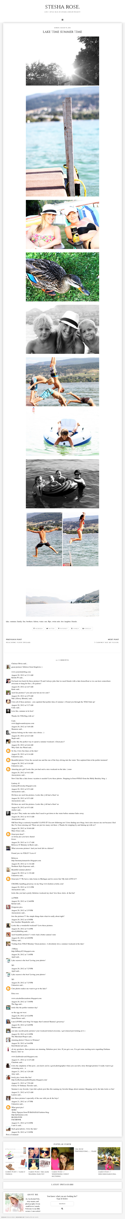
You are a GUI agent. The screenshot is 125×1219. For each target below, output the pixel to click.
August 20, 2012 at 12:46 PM (22, 901)
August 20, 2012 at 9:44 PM (22, 1043)
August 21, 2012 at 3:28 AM (22, 1071)
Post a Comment (12, 1134)
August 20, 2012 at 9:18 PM (22, 1034)
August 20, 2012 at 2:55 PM (22, 910)
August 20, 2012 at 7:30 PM (22, 1001)
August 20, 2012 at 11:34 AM (22, 863)
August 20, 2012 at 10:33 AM (22, 816)
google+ (88, 628)
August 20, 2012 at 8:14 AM (22, 754)
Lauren (14, 1094)
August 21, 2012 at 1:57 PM (22, 1101)
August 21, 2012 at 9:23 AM (22, 1092)
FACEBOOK (16, 1119)
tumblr (76, 628)
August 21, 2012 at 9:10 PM (22, 1123)
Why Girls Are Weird (19, 747)
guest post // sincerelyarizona (107, 1173)
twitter (51, 628)
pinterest (64, 628)
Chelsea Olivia (17, 663)
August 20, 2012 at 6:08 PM (22, 938)
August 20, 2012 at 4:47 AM (22, 686)
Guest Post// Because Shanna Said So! (39, 1173)
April (13, 957)
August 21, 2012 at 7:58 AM (22, 1083)
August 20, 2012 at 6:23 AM (22, 735)
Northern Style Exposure (20, 866)
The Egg (14, 1004)
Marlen (14, 1027)
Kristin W (15, 677)
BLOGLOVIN (16, 1117)
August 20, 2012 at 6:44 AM (22, 745)
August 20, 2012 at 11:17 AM (22, 842)
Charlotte (14, 1062)
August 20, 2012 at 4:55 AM (22, 696)
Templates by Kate (31, 1217)
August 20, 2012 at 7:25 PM (22, 968)
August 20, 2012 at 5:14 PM (22, 928)
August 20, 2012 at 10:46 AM (22, 828)
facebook (39, 628)
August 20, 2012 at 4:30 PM (22, 919)
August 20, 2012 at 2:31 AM (22, 675)
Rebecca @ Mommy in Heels (22, 844)
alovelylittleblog (17, 931)
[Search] (62, 1208)
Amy (13, 1074)
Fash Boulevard (17, 1045)
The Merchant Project (19, 1036)
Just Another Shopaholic (20, 922)
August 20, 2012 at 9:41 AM (22, 772)
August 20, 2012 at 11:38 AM (22, 873)
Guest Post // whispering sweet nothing (60, 1174)
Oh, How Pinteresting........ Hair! (85, 1150)
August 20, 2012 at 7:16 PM (22, 954)
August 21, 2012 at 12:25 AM (22, 1060)
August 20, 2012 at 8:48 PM (22, 1025)
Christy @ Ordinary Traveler (22, 1085)
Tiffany (14, 940)
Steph (13, 738)
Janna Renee (16, 1018)
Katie (13, 689)
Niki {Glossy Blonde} (19, 698)
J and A (14, 1125)
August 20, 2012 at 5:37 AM (22, 705)
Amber (14, 810)
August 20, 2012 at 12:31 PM (22, 887)
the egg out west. (20, 1012)
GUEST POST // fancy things (15, 1173)
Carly (13, 707)
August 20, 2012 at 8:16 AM (22, 763)
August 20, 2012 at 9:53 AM (22, 789)
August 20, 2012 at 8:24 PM (22, 1015)
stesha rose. (62, 7)
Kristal (13, 903)
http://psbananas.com (19, 1114)
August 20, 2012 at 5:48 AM (22, 726)
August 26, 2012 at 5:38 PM (22, 1132)
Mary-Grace (16, 830)
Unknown (15, 756)
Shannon (14, 729)
